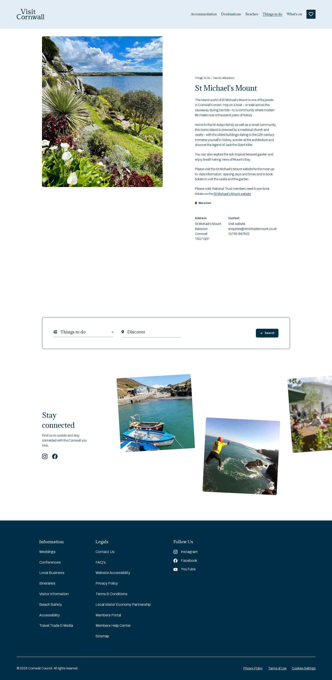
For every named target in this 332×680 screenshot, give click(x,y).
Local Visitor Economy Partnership (123, 604)
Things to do (272, 14)
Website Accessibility (113, 573)
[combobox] (60, 332)
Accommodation (204, 14)
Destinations (231, 14)
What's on (294, 14)
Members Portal (108, 615)
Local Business (51, 573)
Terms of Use (277, 668)
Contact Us (105, 552)
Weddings (47, 552)
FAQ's (101, 562)
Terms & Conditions (111, 594)
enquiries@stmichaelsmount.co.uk (252, 229)
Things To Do (202, 78)
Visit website (236, 224)
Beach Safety (50, 604)
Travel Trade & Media (56, 625)
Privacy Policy (107, 583)
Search (269, 333)
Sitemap (102, 636)
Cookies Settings (304, 668)
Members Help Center (113, 625)
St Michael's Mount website (232, 194)
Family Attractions (223, 78)
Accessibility (49, 615)
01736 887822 (239, 234)
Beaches (251, 14)
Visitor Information (54, 594)
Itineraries (47, 583)
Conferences (50, 562)
